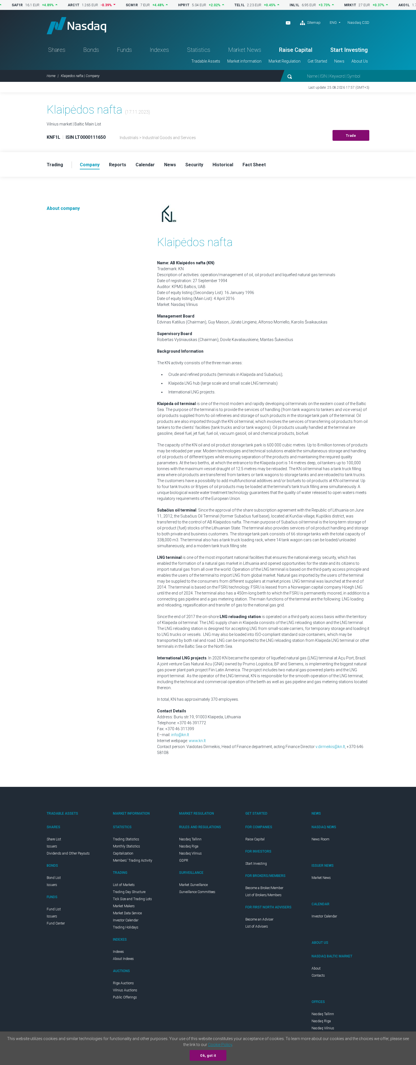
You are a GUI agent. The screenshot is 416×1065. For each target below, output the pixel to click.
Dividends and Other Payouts (68, 853)
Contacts (318, 975)
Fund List (54, 909)
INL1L (275, 5)
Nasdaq (76, 25)
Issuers (52, 846)
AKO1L (385, 5)
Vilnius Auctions (125, 990)
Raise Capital (295, 49)
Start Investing (349, 49)
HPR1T (164, 5)
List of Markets (124, 885)
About (316, 968)
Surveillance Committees (197, 892)
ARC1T (54, 5)
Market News (244, 49)
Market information (244, 61)
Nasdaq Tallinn (190, 839)
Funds (124, 49)
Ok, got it (208, 1056)
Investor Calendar (125, 920)
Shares (56, 49)
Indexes (159, 49)
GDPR (183, 860)
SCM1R (113, 5)
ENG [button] (333, 22)
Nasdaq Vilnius (190, 853)
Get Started (317, 61)
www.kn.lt (197, 740)
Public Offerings (125, 997)
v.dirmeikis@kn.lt (330, 746)
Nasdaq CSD (358, 22)
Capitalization (123, 853)
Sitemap (313, 22)
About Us (359, 61)
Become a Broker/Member (264, 888)
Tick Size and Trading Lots (132, 899)
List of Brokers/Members (263, 895)
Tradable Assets (205, 61)
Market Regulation (285, 61)
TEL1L (220, 5)
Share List (54, 839)
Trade (351, 136)
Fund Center (56, 923)
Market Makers (124, 906)
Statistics (198, 49)
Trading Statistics (126, 839)
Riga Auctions (123, 983)
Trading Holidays (125, 927)
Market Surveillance (193, 885)
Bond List (54, 878)
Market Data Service (127, 913)
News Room (320, 839)
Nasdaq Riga (188, 846)
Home (51, 76)
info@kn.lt (180, 734)
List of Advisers (256, 926)
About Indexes (123, 959)
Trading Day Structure (129, 892)
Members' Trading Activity (132, 860)
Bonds (91, 49)
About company (63, 208)
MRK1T (331, 5)
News (339, 61)
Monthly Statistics (126, 846)
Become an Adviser (259, 919)
